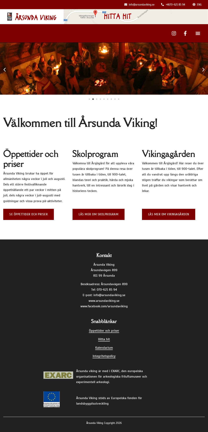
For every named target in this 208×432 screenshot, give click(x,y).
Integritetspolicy (104, 356)
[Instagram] (173, 33)
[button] (198, 33)
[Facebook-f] (185, 33)
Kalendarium (104, 348)
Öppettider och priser (104, 331)
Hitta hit (104, 339)
